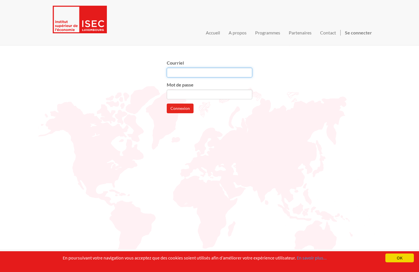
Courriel (175, 62)
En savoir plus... (312, 258)
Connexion (180, 108)
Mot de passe (180, 84)
